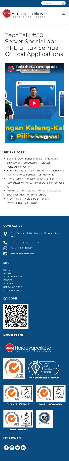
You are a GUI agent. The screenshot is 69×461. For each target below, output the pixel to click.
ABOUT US (8, 273)
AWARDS (8, 283)
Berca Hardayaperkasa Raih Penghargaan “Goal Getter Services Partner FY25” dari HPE (35, 172)
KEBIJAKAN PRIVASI (13, 290)
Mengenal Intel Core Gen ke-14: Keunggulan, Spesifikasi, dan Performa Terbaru (34, 192)
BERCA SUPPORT (12, 287)
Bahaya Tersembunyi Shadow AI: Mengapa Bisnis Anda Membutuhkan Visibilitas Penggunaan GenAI (32, 162)
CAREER (7, 280)
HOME (6, 270)
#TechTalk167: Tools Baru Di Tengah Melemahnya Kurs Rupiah (28, 200)
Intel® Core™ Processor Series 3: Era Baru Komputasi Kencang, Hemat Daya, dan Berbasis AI (35, 182)
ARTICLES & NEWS (12, 276)
